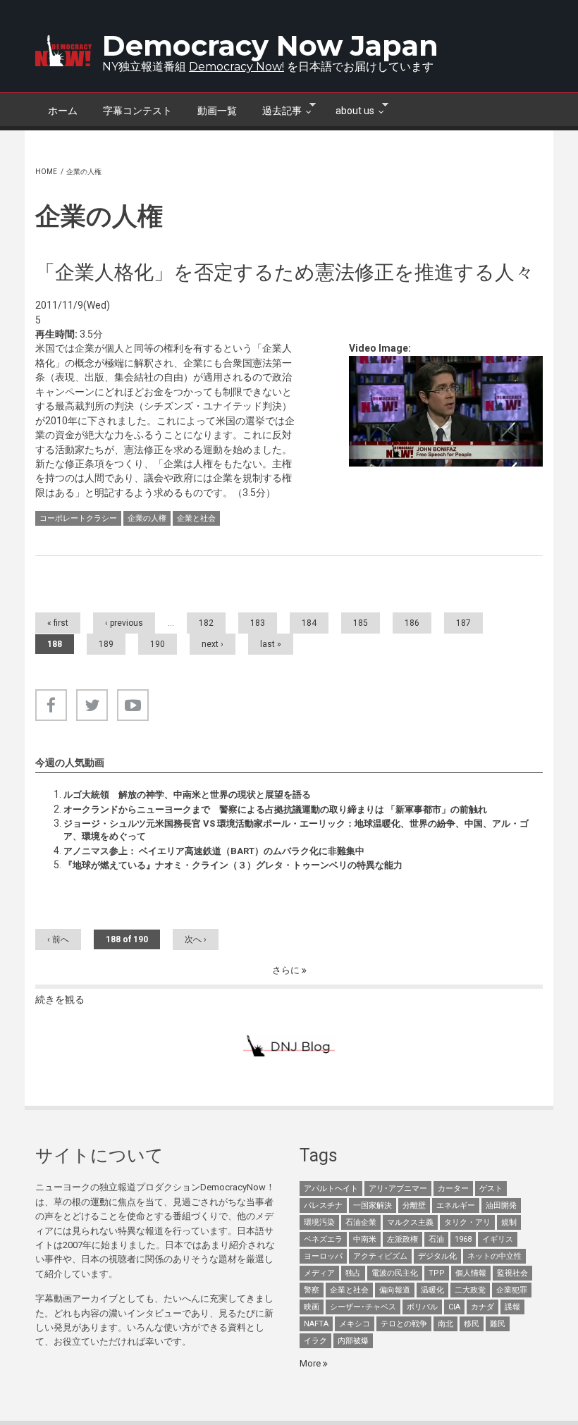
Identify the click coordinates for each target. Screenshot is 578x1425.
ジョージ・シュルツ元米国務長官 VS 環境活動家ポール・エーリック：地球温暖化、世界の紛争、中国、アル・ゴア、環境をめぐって (296, 829)
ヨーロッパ (323, 1256)
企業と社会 (196, 518)
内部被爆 (353, 1340)
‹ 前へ (58, 939)
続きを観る (60, 999)
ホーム (63, 110)
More (311, 1363)
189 (106, 644)
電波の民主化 (394, 1273)
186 (412, 623)
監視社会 (512, 1273)
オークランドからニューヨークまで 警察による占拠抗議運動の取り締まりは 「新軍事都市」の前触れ (275, 809)
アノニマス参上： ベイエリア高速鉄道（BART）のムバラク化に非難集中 (213, 851)
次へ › (196, 939)
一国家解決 (372, 1205)
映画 (311, 1307)
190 (157, 644)
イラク (315, 1340)
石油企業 (360, 1222)
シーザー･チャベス (363, 1307)
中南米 (364, 1239)
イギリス (497, 1239)
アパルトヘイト (331, 1188)
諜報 (512, 1307)
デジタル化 (437, 1256)
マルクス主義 (410, 1222)
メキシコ (354, 1323)
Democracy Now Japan (270, 45)
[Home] (63, 50)
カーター (453, 1188)
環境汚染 (319, 1222)
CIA (454, 1307)
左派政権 (402, 1239)
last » (270, 644)
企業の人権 (147, 518)
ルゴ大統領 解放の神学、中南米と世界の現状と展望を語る (187, 794)
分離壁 (414, 1205)
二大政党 (470, 1290)
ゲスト (491, 1188)
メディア (319, 1273)
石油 (436, 1239)
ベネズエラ (323, 1239)
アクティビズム (380, 1256)
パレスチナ (323, 1205)
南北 (445, 1323)
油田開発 (501, 1205)
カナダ (482, 1307)
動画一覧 (217, 110)
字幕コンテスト (137, 110)
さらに (287, 970)
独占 (353, 1273)
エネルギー (455, 1205)
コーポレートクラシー (78, 518)
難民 (497, 1323)
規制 (509, 1222)
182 (206, 623)
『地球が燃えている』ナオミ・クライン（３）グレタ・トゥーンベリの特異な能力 (232, 865)
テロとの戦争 (404, 1323)
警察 (311, 1290)
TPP (437, 1273)
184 (309, 623)
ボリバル (422, 1307)
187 (463, 623)
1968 (463, 1239)
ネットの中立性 (494, 1256)
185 (360, 623)
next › (212, 644)
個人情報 (470, 1273)
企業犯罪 (511, 1290)
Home (46, 171)
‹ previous (124, 623)
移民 (471, 1323)
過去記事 (276, 109)
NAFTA (316, 1323)
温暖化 (432, 1290)
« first (57, 623)
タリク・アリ (467, 1222)
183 (257, 623)
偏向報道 (394, 1290)
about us (348, 109)
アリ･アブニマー (398, 1188)
